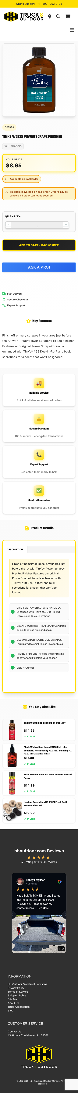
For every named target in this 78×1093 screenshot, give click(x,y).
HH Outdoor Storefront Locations (27, 984)
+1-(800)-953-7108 (49, 3)
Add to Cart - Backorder (39, 245)
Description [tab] (15, 549)
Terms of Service (18, 991)
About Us (13, 1002)
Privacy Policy (16, 987)
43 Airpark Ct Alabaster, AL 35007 (28, 1035)
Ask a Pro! (39, 267)
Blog (10, 1010)
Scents (9, 127)
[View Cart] (68, 16)
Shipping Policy (17, 995)
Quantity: (13, 216)
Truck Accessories (19, 1006)
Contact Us (14, 1031)
